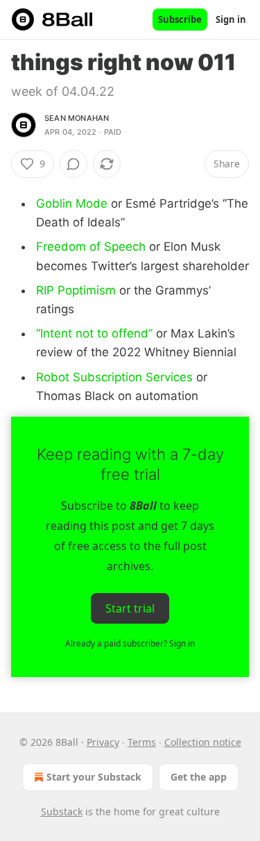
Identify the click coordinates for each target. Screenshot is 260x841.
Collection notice (202, 742)
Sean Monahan (76, 118)
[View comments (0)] (73, 164)
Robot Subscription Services (114, 377)
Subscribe (180, 19)
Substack (62, 811)
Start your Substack (93, 776)
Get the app (199, 776)
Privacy (103, 742)
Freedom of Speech (91, 246)
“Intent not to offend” (94, 333)
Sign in (231, 19)
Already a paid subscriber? (130, 643)
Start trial (130, 608)
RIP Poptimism (76, 290)
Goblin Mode (71, 203)
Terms (142, 742)
